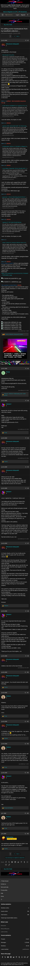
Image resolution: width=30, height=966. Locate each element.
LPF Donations (22, 12)
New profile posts (5, 928)
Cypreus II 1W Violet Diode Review (11, 222)
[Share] (26, 40)
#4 (28, 438)
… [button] (12, 36)
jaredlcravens (26, 949)
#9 (28, 656)
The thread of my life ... (8, 55)
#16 (28, 833)
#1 (28, 40)
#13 (28, 743)
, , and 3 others (14, 334)
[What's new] (27, 14)
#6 (28, 488)
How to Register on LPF (10, 12)
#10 (28, 672)
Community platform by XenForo (14, 963)
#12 (28, 721)
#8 (28, 611)
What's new (4, 922)
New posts (3, 925)
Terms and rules (4, 887)
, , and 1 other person (15, 394)
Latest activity (4, 931)
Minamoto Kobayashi (7, 33)
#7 (28, 543)
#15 (28, 813)
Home (2, 896)
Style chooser (5, 881)
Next (17, 36)
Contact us (3, 884)
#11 (28, 692)
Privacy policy (4, 890)
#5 (28, 467)
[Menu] (2, 15)
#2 (28, 368)
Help (2, 893)
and (8, 808)
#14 (28, 772)
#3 (28, 400)
